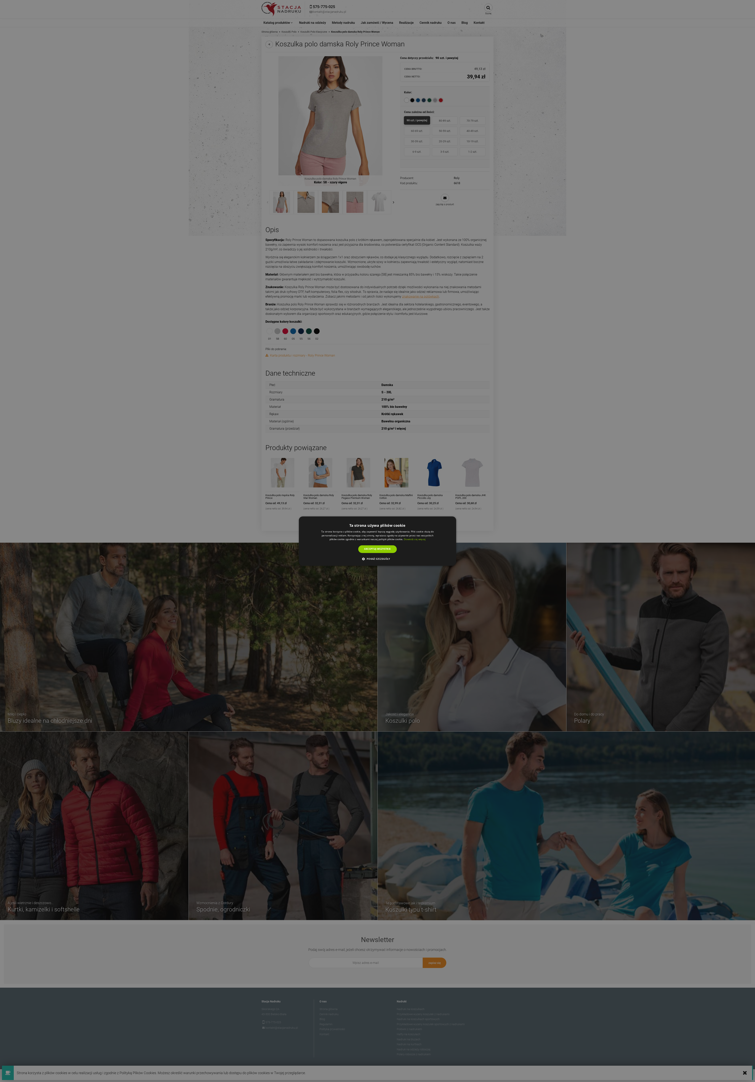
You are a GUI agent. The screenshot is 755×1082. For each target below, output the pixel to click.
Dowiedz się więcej (414, 539)
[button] (377, 559)
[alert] (377, 541)
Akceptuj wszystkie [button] (377, 549)
